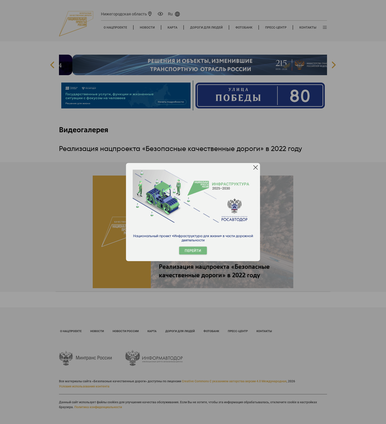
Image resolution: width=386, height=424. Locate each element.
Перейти (193, 250)
